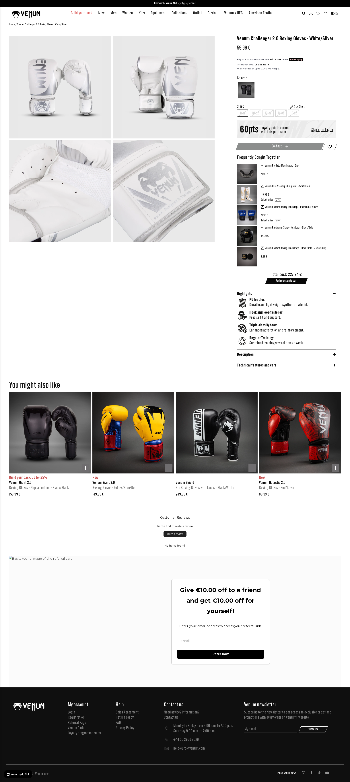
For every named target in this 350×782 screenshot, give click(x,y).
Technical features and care (256, 365)
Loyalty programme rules (84, 733)
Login (71, 712)
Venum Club (76, 728)
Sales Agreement (127, 712)
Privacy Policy (125, 728)
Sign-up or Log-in (322, 130)
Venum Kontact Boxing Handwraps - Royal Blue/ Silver (291, 207)
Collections (179, 13)
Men (113, 13)
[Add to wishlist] (329, 146)
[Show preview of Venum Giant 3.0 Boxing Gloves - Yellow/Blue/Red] (168, 468)
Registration (76, 717)
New (101, 13)
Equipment (158, 13)
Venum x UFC (233, 13)
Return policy (125, 717)
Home (12, 24)
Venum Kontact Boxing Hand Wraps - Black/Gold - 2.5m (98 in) (295, 248)
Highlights (244, 294)
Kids (142, 13)
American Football (261, 13)
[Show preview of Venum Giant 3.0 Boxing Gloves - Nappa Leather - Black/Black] (85, 468)
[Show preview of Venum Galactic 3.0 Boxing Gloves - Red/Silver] (335, 468)
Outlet (197, 13)
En (336, 13)
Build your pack (81, 13)
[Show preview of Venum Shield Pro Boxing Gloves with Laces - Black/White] (252, 468)
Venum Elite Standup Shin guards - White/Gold (287, 186)
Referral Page (77, 723)
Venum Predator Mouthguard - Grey (282, 165)
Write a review (175, 534)
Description (245, 355)
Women (127, 13)
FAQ (118, 723)
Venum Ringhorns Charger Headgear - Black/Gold (289, 227)
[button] (304, 13)
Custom (213, 13)
